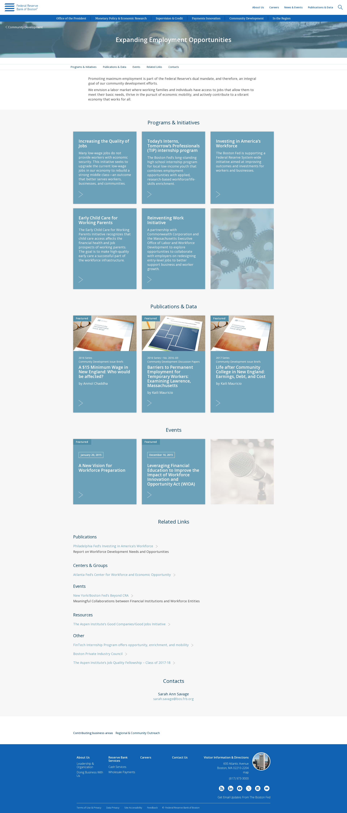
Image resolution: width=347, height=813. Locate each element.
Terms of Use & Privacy (89, 807)
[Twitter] (247, 789)
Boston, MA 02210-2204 (233, 768)
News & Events (293, 7)
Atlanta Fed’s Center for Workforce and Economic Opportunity (122, 574)
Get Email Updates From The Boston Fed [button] (244, 797)
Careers (274, 7)
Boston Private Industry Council (98, 654)
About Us (258, 7)
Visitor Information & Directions (226, 757)
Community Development (25, 27)
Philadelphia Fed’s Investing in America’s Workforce (113, 546)
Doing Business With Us (90, 774)
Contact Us (180, 757)
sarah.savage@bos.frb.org (173, 699)
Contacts (173, 67)
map (246, 772)
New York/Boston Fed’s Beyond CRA (100, 595)
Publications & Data (320, 7)
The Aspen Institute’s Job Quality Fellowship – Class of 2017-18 (121, 662)
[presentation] (21, 7)
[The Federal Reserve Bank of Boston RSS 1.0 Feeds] (220, 789)
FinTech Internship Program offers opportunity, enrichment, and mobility (131, 645)
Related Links (154, 67)
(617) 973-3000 (239, 778)
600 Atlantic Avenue (236, 763)
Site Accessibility (133, 807)
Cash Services (117, 767)
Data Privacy (112, 807)
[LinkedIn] (229, 789)
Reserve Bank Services (118, 759)
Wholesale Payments (121, 772)
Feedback (152, 807)
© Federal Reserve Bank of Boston (181, 807)
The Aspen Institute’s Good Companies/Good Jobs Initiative (119, 624)
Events (136, 67)
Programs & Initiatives (83, 67)
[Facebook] (256, 789)
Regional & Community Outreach (137, 733)
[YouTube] (238, 789)
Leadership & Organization (85, 765)
